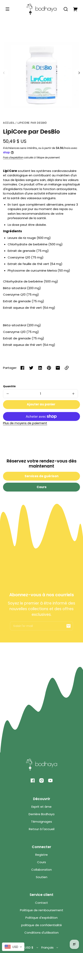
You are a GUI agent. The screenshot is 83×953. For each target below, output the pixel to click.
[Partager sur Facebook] (22, 367)
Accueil (9, 122)
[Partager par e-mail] (57, 367)
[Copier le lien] (66, 367)
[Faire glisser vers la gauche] (4, 72)
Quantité (9, 386)
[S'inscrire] (68, 625)
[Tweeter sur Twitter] (31, 367)
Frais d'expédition (13, 157)
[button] (65, 9)
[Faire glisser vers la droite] (78, 72)
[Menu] (7, 9)
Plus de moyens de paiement (25, 423)
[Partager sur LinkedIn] (40, 367)
